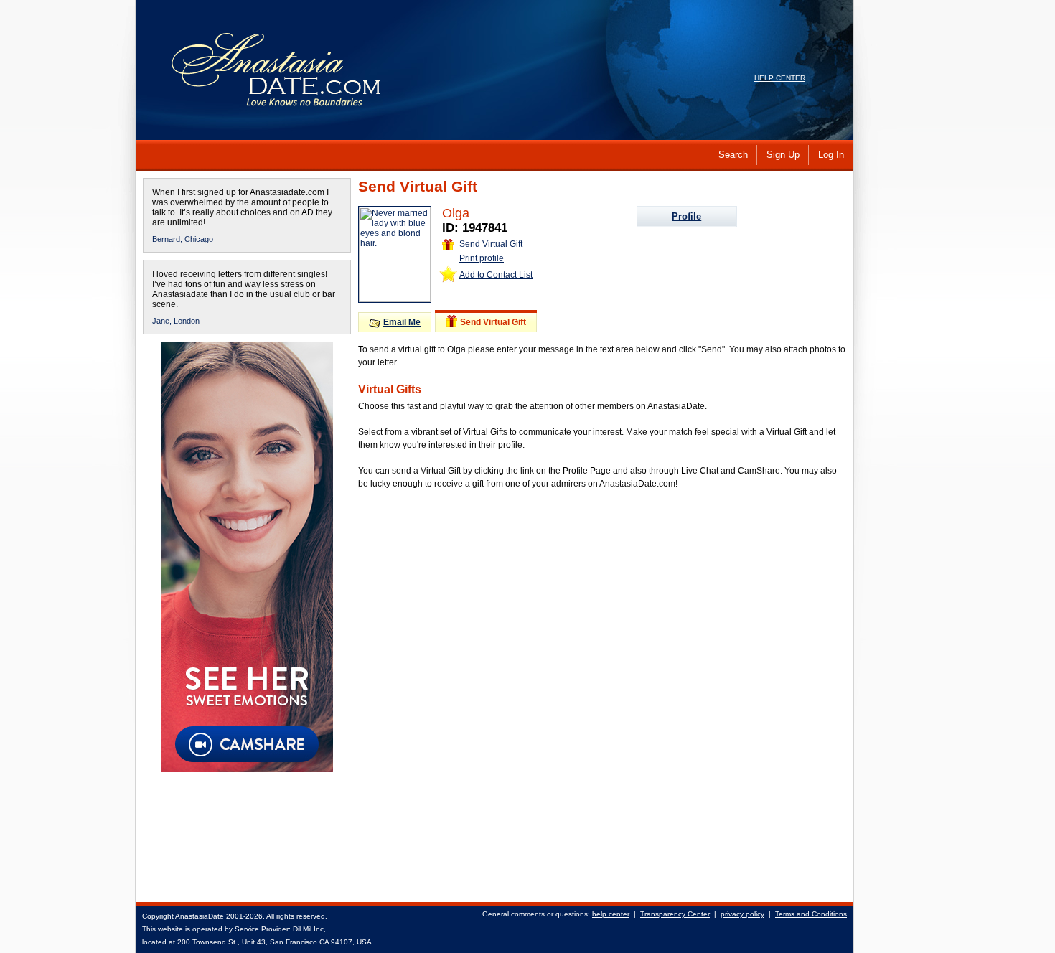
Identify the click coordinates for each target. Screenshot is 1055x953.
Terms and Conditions (811, 914)
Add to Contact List (496, 275)
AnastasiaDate (199, 916)
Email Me (402, 322)
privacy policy (742, 914)
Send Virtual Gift (490, 244)
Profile (686, 216)
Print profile (481, 258)
